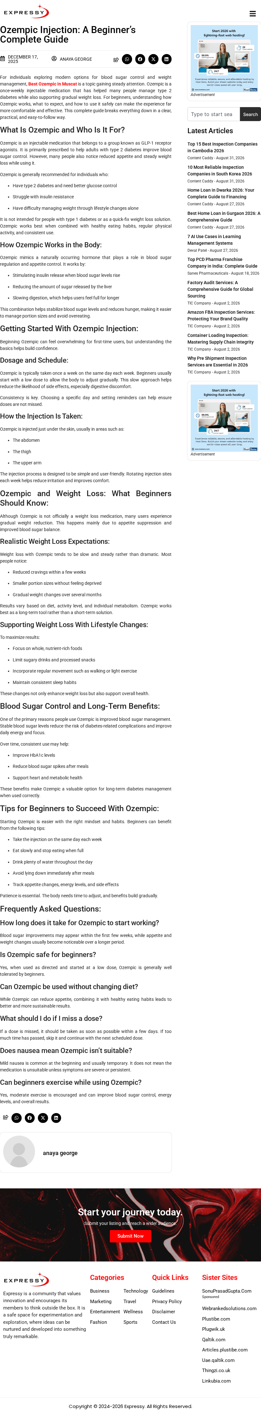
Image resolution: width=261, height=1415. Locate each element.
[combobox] (213, 114)
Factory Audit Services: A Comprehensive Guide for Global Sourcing (220, 289)
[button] (252, 13)
